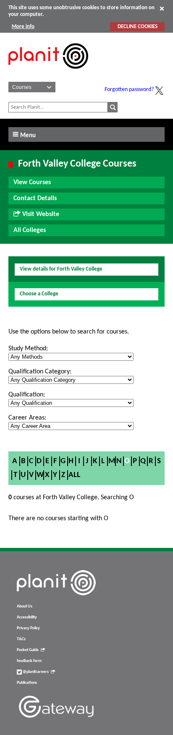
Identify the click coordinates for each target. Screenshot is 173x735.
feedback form (29, 661)
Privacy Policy (28, 628)
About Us (24, 606)
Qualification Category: (39, 371)
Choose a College (39, 294)
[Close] (162, 8)
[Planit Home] (48, 73)
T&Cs (21, 639)
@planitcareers (35, 672)
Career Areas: (27, 417)
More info (23, 26)
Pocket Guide (28, 650)
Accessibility (27, 617)
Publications (27, 683)
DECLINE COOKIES (137, 26)
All (74, 475)
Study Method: (28, 348)
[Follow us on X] (159, 90)
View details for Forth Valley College (61, 269)
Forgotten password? (129, 89)
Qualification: (26, 394)
